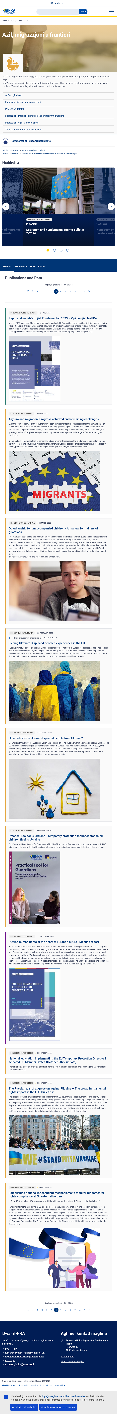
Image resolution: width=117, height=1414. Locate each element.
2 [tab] (54, 250)
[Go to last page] (89, 291)
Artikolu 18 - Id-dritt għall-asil (33, 150)
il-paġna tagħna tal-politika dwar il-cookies (63, 1396)
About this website (9, 1385)
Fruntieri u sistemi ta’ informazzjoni (23, 102)
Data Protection (46, 1385)
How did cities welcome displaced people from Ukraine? (46, 738)
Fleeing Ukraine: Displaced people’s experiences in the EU (47, 643)
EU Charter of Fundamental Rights (31, 140)
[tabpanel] (58, 207)
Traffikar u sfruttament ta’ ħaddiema (23, 129)
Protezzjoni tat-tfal (14, 109)
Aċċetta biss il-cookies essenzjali (58, 1407)
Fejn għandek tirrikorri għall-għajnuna (24, 1356)
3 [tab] (61, 250)
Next (111, 206)
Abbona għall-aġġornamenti (19, 1364)
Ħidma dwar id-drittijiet (72, 1361)
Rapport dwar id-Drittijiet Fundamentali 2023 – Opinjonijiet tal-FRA (53, 318)
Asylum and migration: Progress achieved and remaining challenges (54, 419)
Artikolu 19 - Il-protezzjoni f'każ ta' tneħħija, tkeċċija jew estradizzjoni (49, 154)
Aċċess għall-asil (13, 95)
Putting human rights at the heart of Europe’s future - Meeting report (54, 942)
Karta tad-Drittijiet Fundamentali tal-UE (25, 1352)
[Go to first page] (28, 291)
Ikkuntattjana (67, 1356)
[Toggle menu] (111, 12)
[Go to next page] (84, 291)
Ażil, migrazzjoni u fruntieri (19, 21)
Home (4, 21)
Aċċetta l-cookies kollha (24, 1407)
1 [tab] (48, 250)
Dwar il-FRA (11, 1349)
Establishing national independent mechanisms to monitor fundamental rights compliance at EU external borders (56, 1194)
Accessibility (60, 1385)
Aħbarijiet (10, 1360)
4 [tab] (67, 250)
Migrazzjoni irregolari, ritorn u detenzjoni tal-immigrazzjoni (34, 115)
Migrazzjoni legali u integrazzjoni (22, 122)
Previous (5, 206)
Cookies (34, 1385)
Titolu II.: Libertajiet (10, 150)
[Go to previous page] (32, 291)
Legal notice (24, 1385)
